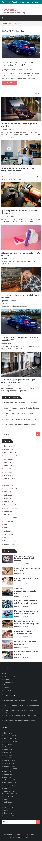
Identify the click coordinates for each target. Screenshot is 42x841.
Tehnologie (8, 688)
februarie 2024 (9, 479)
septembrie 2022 (10, 508)
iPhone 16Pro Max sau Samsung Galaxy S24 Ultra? (19, 125)
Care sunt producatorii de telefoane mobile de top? (26, 602)
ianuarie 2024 (9, 482)
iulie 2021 (7, 524)
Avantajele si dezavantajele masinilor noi (25, 590)
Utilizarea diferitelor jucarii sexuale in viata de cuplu (20, 254)
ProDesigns (27, 837)
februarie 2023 (9, 502)
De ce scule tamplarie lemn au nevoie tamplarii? (26, 622)
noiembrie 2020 (10, 544)
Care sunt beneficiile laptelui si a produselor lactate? (25, 558)
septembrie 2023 (10, 488)
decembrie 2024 (10, 446)
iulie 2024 (7, 462)
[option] (26, 2)
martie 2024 (8, 475)
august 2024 (8, 459)
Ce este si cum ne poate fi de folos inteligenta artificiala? (17, 169)
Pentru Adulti (9, 682)
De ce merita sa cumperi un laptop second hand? (26, 612)
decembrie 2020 (10, 541)
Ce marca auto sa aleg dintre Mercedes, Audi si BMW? (20, 338)
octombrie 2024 (10, 452)
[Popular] (4, 551)
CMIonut (22, 70)
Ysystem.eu (10, 9)
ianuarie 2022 (9, 515)
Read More (9, 82)
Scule (6, 685)
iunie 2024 (8, 466)
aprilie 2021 (8, 534)
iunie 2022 (8, 511)
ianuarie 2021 (9, 537)
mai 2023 (7, 498)
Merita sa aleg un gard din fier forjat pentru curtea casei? (18, 381)
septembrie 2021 (10, 518)
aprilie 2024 (8, 472)
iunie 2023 (8, 495)
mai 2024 (7, 469)
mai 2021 (7, 531)
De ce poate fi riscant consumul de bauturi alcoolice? (21, 296)
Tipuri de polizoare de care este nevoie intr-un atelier (19, 212)
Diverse (7, 679)
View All (37, 93)
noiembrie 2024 (10, 449)
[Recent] (8, 551)
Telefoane (7, 690)
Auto (30, 70)
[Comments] (13, 551)
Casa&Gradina (9, 676)
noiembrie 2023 (10, 485)
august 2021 (8, 521)
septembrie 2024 (10, 456)
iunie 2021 (8, 528)
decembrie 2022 (10, 505)
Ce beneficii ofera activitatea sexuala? (23, 632)
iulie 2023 (7, 492)
